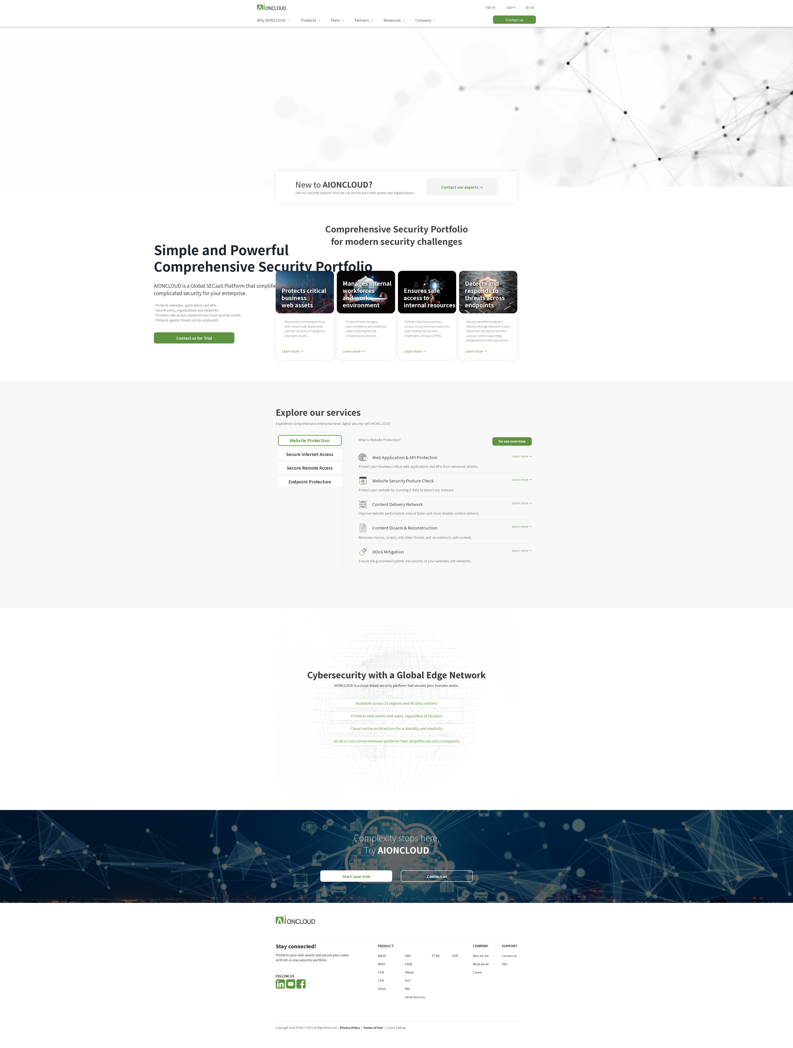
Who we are (481, 956)
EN (532, 8)
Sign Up (490, 7)
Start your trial (356, 876)
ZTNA (435, 956)
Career (477, 972)
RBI (407, 989)
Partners (362, 20)
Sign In (511, 7)
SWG (408, 956)
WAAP (382, 956)
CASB (408, 964)
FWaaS (409, 972)
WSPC (382, 964)
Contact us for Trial (194, 338)
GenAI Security (415, 997)
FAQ (504, 964)
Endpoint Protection (309, 482)
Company (424, 20)
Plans (336, 20)
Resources (392, 20)
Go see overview (512, 441)
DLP (407, 980)
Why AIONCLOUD (272, 20)
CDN (381, 972)
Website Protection (310, 440)
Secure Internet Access (309, 454)
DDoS (382, 989)
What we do (481, 964)
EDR (455, 956)
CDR (381, 980)
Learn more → (293, 351)
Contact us (437, 876)
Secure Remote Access (310, 468)
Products (309, 20)
